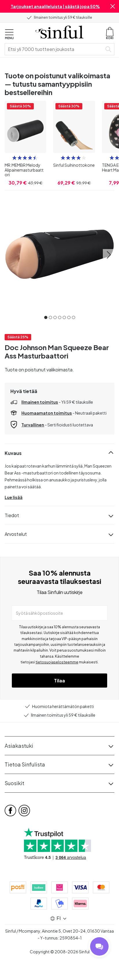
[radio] (14, 158)
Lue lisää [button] (14, 497)
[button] (112, 6)
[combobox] (54, 49)
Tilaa (59, 680)
